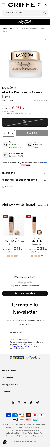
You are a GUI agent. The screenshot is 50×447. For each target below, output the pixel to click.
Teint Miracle (37, 241)
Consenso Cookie (12, 436)
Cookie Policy (39, 433)
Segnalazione (38, 436)
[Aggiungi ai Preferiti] (44, 39)
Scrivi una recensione (25, 293)
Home (4, 28)
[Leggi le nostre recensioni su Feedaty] (25, 357)
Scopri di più (43, 205)
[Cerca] (45, 13)
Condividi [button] (9, 187)
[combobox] (25, 13)
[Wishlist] (39, 5)
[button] (3, 5)
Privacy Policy (27, 433)
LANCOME (14, 28)
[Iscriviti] (41, 332)
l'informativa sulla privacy (20, 346)
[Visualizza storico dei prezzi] (30, 113)
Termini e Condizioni (12, 433)
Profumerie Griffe (32, 430)
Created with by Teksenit (25, 442)
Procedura (25, 439)
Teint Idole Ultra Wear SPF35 (13, 241)
